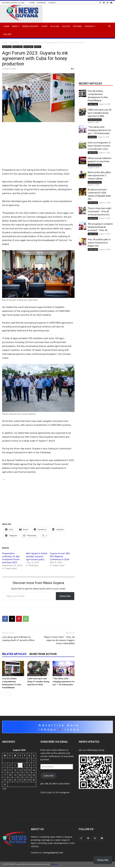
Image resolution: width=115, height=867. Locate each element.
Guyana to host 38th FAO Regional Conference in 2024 (60, 556)
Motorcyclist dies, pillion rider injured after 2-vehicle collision (99, 175)
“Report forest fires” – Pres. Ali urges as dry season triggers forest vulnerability (59, 640)
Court (44, 26)
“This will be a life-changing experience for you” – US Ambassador (63, 681)
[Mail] (103, 3)
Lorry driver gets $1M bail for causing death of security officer (18, 639)
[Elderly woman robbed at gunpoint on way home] (82, 160)
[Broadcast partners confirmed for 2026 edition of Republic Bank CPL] (82, 192)
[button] (109, 26)
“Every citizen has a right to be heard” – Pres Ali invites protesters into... (99, 211)
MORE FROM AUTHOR (43, 654)
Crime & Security (30, 26)
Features (77, 26)
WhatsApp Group (95, 750)
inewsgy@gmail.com (53, 852)
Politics (66, 26)
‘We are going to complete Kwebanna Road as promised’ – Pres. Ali (100, 227)
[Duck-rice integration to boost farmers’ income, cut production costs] (82, 145)
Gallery (7, 34)
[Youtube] (111, 3)
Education (57, 675)
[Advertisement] (38, 147)
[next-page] (9, 693)
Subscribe (65, 595)
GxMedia (54, 864)
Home (31, 2)
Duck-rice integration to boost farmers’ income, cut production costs (99, 145)
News (14, 26)
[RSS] (107, 3)
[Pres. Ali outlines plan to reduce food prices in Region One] (82, 242)
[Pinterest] (19, 619)
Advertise (41, 2)
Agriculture (14, 42)
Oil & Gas (54, 26)
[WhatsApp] (26, 619)
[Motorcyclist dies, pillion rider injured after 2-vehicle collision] (82, 174)
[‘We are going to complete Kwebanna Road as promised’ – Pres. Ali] (82, 226)
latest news (17, 47)
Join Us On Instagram (58, 792)
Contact (52, 2)
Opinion (89, 26)
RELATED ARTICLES (14, 654)
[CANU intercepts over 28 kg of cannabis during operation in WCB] (38, 668)
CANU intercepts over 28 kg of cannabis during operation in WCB (38, 681)
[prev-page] (4, 693)
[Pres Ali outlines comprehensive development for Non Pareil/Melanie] (13, 668)
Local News (28, 47)
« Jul (4, 788)
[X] (12, 619)
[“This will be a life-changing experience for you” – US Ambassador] (64, 668)
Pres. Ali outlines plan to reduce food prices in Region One (99, 242)
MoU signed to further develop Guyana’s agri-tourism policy (36, 556)
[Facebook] (100, 3)
